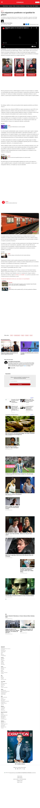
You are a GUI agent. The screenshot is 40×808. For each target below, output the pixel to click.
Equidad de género (17, 335)
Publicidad (19, 776)
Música (2, 686)
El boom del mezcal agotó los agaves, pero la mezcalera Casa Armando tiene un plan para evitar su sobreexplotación (22, 284)
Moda (2, 670)
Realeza (2, 668)
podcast (6, 201)
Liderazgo (3, 708)
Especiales (3, 710)
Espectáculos (3, 667)
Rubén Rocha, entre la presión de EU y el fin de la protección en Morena (22, 289)
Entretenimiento (4, 683)
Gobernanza (3, 699)
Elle (1, 675)
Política (14, 6)
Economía (18, 6)
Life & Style (3, 681)
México (2, 659)
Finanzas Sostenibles (5, 701)
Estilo (2, 682)
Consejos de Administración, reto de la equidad (16, 126)
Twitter (17, 274)
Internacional (22, 6)
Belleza (2, 671)
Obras (31, 6)
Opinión (2, 10)
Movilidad (3, 700)
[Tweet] (24, 24)
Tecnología (27, 6)
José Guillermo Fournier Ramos (6, 23)
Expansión (3, 646)
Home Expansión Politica (5, 648)
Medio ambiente (4, 697)
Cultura (2, 673)
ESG (33, 6)
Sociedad (3, 664)
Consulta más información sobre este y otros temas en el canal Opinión (15, 278)
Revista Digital (37, 2)
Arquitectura (3, 693)
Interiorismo (3, 694)
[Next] (38, 346)
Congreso (3, 660)
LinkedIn (22, 274)
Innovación (10, 282)
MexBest (2, 721)
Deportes (3, 684)
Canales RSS (20, 780)
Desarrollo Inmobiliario (5, 691)
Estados (2, 662)
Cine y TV (3, 685)
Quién (2, 666)
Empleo (31, 335)
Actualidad (3, 707)
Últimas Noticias (5, 6)
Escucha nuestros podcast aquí (11, 202)
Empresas (10, 6)
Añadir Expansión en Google (34, 24)
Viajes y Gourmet (4, 672)
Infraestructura (4, 692)
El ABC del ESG (4, 703)
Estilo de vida (3, 679)
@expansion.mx (20, 768)
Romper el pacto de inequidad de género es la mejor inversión (19, 157)
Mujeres (36, 6)
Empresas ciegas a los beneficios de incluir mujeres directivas (19, 255)
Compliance (19, 777)
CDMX (2, 661)
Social (2, 698)
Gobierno (2, 658)
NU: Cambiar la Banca (20, 763)
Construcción (3, 690)
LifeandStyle (3, 655)
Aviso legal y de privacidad (19, 779)
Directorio (19, 782)
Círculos (2, 669)
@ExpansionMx (12, 367)
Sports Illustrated (4, 712)
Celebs (2, 678)
